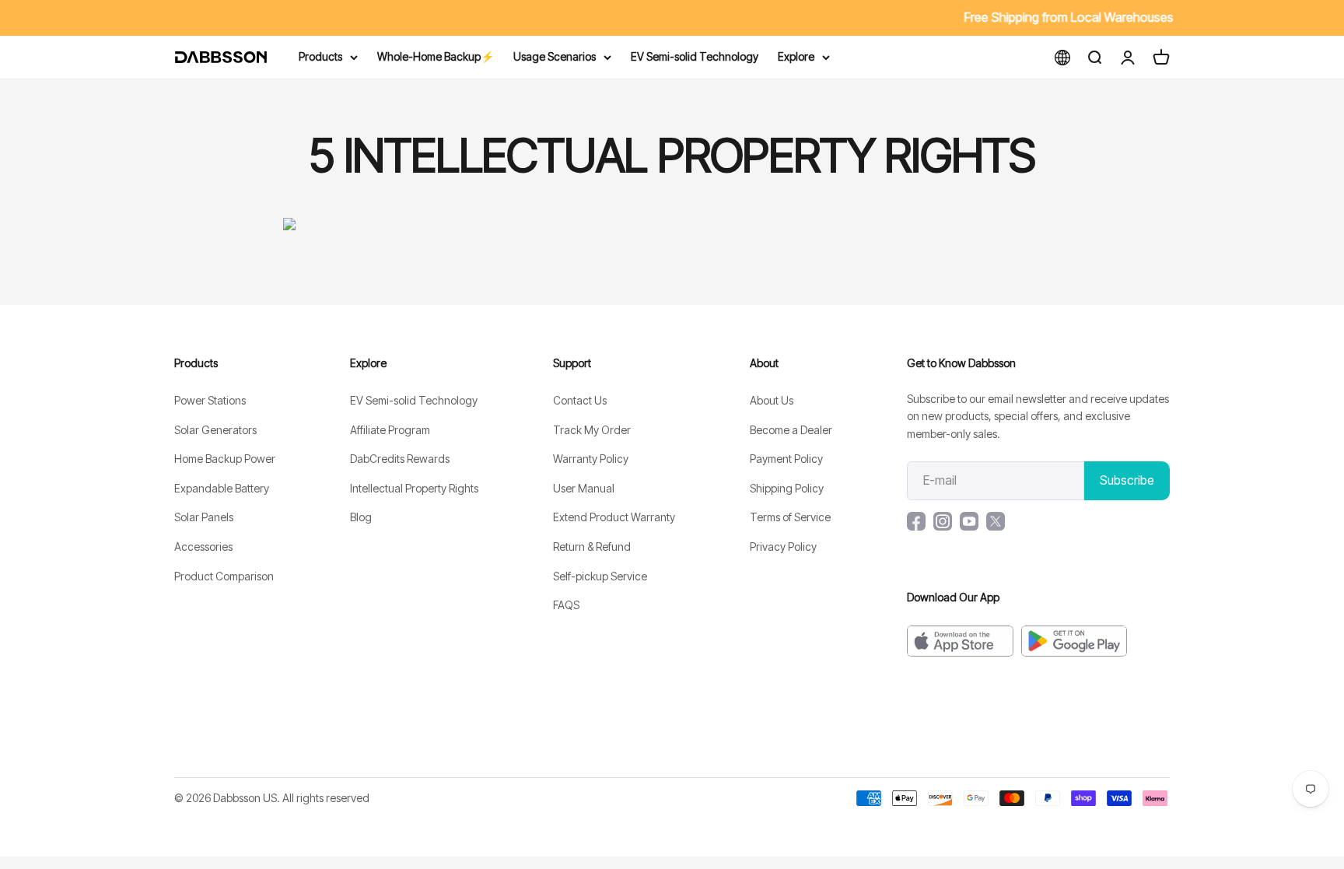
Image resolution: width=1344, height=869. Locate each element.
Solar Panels (203, 517)
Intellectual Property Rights (414, 488)
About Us (771, 400)
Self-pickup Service (600, 576)
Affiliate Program (390, 429)
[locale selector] (1062, 57)
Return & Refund (592, 546)
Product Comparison (224, 576)
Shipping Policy (787, 488)
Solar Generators (215, 429)
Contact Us (580, 400)
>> (508, 17)
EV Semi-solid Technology (694, 56)
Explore (796, 56)
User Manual (583, 488)
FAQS (566, 604)
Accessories (203, 546)
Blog (361, 517)
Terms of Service (790, 517)
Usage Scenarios (554, 56)
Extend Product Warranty (614, 517)
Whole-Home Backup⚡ (435, 56)
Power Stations (210, 400)
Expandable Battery (221, 488)
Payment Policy (786, 458)
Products (320, 56)
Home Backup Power (224, 458)
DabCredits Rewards (400, 458)
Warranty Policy (590, 458)
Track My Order (592, 429)
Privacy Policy (783, 546)
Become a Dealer (791, 429)
